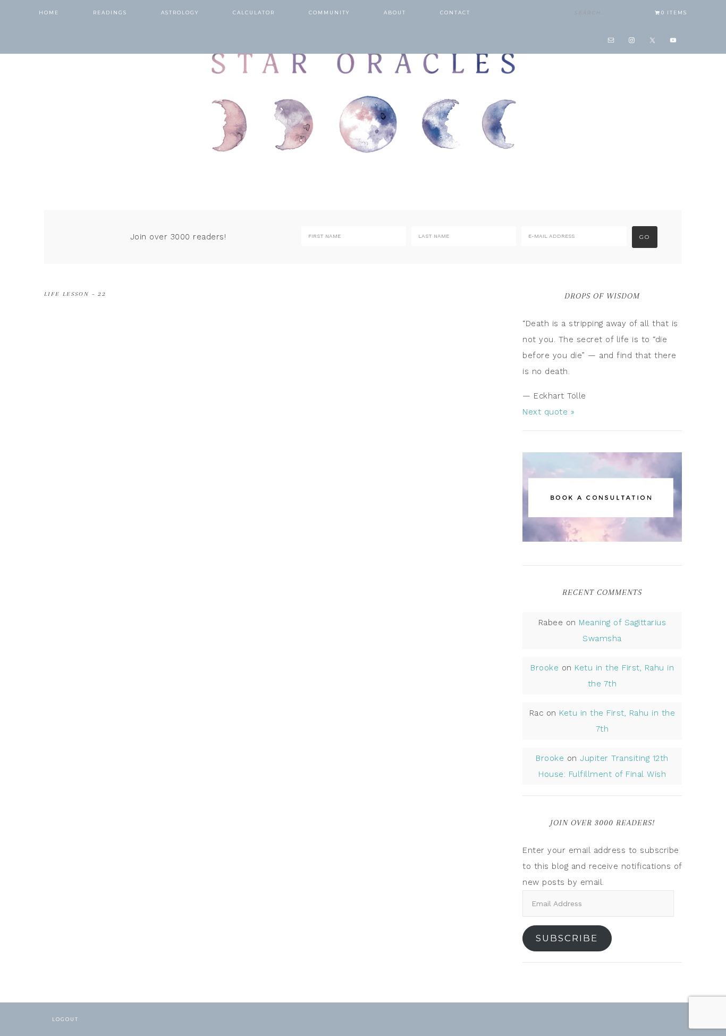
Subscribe (567, 938)
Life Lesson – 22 (75, 294)
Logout (65, 1019)
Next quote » (548, 412)
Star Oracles (363, 101)
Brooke (544, 668)
